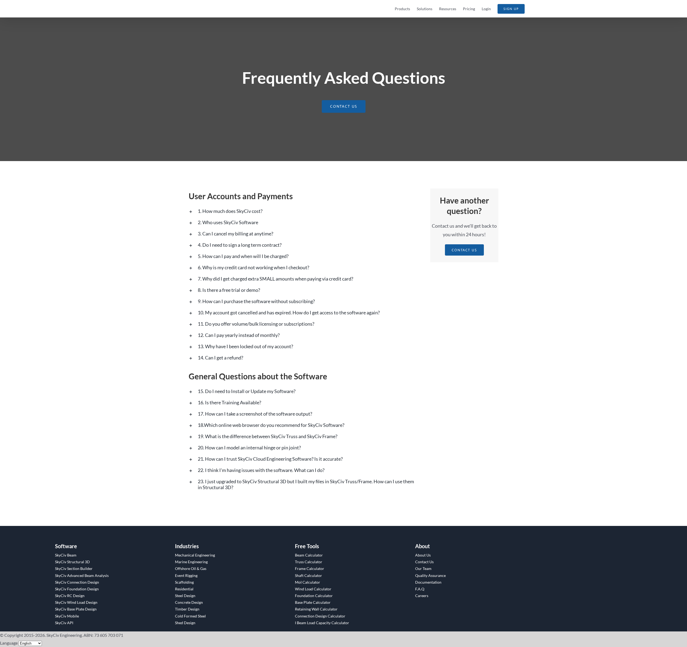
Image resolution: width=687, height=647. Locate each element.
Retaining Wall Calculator (316, 609)
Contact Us (424, 561)
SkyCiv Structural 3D (72, 561)
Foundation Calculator (314, 595)
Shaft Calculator (308, 575)
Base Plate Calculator (313, 602)
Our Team (423, 568)
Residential (184, 589)
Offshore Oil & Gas (190, 568)
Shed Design (185, 622)
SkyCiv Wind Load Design (76, 602)
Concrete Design (189, 602)
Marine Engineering (191, 561)
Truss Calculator (308, 561)
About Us (423, 555)
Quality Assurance (430, 575)
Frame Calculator (309, 568)
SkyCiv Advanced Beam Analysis (82, 575)
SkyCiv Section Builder (74, 568)
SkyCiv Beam (65, 555)
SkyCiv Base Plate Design (76, 609)
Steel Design (185, 595)
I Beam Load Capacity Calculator (322, 622)
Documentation (428, 582)
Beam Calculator (309, 555)
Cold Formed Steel (190, 616)
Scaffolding (184, 582)
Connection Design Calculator (320, 616)
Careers (421, 595)
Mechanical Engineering (195, 555)
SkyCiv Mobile (67, 616)
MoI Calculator (307, 582)
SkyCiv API (64, 622)
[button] (303, 211)
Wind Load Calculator (313, 589)
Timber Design (187, 609)
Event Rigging (186, 575)
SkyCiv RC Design (70, 595)
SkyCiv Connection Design (77, 582)
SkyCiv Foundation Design (77, 589)
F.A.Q (419, 589)
